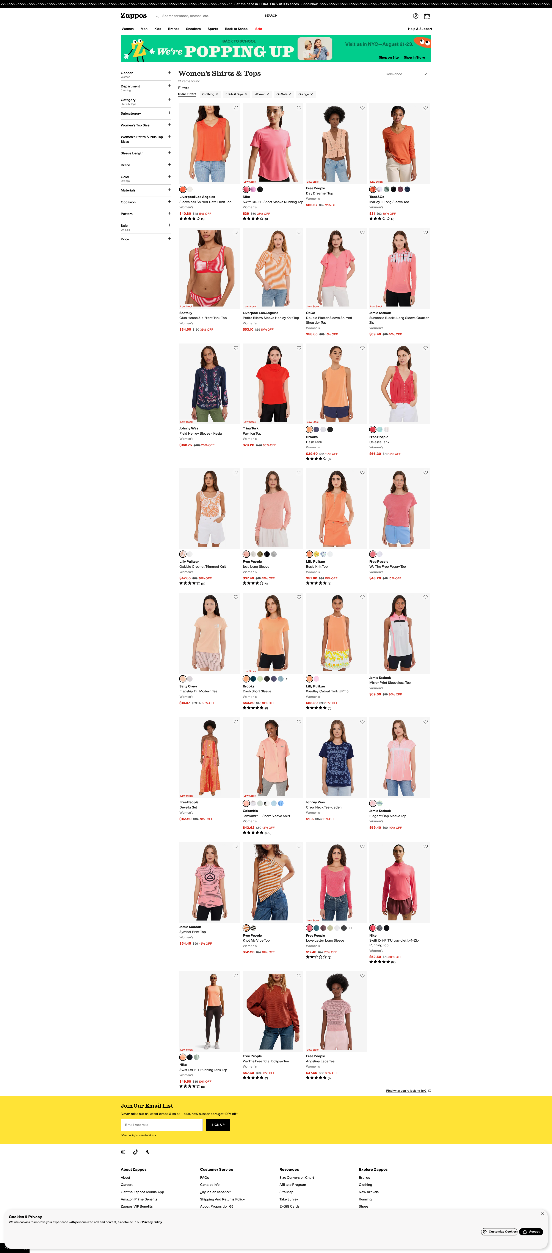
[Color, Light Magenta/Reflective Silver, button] (253, 189)
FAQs (204, 1177)
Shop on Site (389, 57)
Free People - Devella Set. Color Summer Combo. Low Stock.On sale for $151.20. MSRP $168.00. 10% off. (209, 776)
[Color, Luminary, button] (260, 678)
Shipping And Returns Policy (222, 1199)
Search (271, 15)
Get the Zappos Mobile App (142, 1192)
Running (365, 1199)
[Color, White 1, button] (253, 803)
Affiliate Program (292, 1185)
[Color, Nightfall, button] (316, 429)
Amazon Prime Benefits (139, 1199)
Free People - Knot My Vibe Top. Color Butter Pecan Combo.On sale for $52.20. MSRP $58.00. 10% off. (273, 903)
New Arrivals (369, 1192)
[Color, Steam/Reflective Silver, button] (196, 1057)
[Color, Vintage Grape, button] (323, 928)
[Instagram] (123, 1152)
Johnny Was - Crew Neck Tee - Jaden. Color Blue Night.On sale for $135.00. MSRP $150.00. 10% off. (336, 776)
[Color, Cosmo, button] (253, 678)
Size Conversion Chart (296, 1177)
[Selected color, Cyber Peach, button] (309, 429)
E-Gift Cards (289, 1206)
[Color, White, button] (323, 429)
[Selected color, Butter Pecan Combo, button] (246, 928)
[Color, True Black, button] (393, 189)
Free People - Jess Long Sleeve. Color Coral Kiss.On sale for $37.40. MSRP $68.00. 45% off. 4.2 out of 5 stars (273, 527)
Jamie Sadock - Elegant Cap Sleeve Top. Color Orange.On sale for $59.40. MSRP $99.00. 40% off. (399, 776)
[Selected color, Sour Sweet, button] (372, 429)
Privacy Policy (152, 1222)
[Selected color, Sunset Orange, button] (309, 554)
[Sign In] (416, 16)
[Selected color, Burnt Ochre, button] (372, 189)
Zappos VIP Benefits (137, 1206)
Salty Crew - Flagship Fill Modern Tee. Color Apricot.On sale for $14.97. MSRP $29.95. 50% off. (209, 651)
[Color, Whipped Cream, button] (189, 189)
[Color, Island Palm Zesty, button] (316, 554)
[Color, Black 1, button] (266, 803)
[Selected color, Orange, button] (372, 803)
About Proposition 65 (216, 1206)
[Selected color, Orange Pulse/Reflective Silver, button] (182, 1057)
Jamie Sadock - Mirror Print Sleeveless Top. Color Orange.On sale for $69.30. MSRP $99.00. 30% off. (399, 651)
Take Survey (288, 1199)
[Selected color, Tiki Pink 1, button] (246, 803)
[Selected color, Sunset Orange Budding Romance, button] (182, 554)
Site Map (286, 1192)
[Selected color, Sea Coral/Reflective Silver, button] (246, 189)
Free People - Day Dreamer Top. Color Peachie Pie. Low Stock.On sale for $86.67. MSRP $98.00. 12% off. (336, 162)
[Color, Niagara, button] (260, 803)
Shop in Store (414, 57)
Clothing (208, 94)
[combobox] (206, 16)
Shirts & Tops (234, 94)
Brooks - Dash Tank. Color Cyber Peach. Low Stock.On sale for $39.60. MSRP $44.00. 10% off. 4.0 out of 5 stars (336, 402)
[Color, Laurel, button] (386, 189)
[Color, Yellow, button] (379, 803)
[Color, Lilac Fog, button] (189, 678)
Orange (303, 94)
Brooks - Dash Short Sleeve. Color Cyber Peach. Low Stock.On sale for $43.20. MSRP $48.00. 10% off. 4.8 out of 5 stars (273, 651)
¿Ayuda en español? (215, 1192)
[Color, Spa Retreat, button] (379, 429)
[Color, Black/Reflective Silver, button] (260, 189)
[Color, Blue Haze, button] (280, 678)
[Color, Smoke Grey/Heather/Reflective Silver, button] (379, 928)
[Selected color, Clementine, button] (182, 189)
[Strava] (147, 1152)
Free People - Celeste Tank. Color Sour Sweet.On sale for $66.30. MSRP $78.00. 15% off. (399, 402)
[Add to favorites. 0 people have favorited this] (235, 107)
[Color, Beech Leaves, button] (260, 554)
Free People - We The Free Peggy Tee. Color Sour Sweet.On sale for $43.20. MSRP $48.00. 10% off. (399, 527)
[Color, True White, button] (379, 189)
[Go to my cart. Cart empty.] (427, 16)
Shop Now (309, 4)
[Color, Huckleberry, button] (400, 189)
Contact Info (210, 1185)
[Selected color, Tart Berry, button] (309, 928)
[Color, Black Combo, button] (253, 928)
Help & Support (420, 29)
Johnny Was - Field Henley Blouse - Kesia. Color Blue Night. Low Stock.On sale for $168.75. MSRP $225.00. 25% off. (209, 402)
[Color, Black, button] (330, 429)
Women (260, 94)
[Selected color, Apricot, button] (182, 678)
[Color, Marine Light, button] (273, 803)
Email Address (136, 1125)
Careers (127, 1185)
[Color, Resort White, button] (189, 554)
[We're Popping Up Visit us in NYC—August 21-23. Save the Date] (276, 48)
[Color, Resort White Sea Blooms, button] (323, 554)
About (125, 1177)
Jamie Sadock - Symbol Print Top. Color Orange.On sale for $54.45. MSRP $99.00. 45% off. (209, 903)
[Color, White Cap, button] (280, 803)
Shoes (363, 1206)
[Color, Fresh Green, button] (330, 928)
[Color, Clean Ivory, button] (386, 429)
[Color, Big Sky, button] (407, 189)
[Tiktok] (135, 1152)
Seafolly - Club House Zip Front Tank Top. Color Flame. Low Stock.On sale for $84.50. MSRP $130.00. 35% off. (209, 282)
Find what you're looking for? (406, 1091)
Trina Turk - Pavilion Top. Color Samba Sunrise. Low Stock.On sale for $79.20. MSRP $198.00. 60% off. (273, 402)
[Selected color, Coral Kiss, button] (246, 554)
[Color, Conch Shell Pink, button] (316, 678)
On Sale (281, 94)
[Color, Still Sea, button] (316, 928)
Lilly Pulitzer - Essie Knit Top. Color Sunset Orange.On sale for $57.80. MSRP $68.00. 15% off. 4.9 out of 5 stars (336, 527)
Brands (364, 1177)
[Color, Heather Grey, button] (273, 554)
